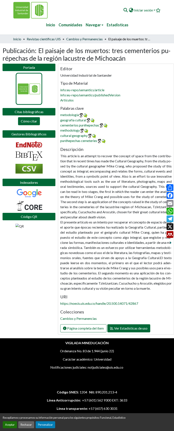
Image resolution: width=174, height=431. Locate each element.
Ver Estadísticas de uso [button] (130, 328)
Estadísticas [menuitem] (117, 24)
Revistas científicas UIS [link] (44, 39)
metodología (69, 115)
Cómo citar (29, 121)
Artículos (67, 100)
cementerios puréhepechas (79, 125)
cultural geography (74, 135)
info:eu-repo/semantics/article (82, 90)
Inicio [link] (17, 39)
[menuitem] (94, 24)
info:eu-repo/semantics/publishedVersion (90, 95)
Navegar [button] (93, 24)
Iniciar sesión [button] (144, 10)
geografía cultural (73, 120)
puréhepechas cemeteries (78, 141)
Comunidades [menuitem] (70, 24)
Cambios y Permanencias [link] (84, 39)
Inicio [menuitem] (50, 24)
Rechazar (26, 424)
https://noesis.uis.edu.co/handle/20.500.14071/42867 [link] (99, 303)
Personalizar (45, 424)
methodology (70, 130)
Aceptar (10, 424)
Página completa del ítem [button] (85, 328)
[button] (125, 10)
